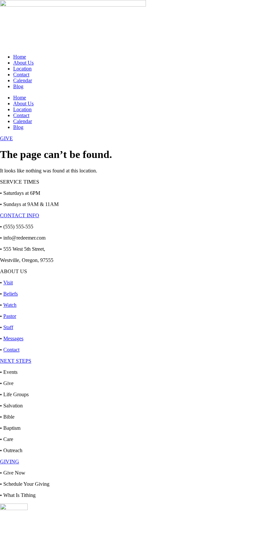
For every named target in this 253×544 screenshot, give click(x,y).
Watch (9, 305)
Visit (8, 282)
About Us (23, 62)
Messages (13, 338)
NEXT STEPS (15, 361)
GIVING (9, 461)
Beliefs (10, 294)
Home (19, 57)
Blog (18, 86)
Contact (21, 74)
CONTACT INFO (19, 215)
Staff (8, 327)
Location (22, 68)
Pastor (9, 316)
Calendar (22, 80)
